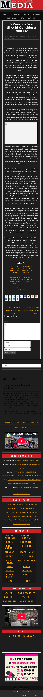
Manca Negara (26, 560)
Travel (10, 581)
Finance (23, 36)
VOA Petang (27, 601)
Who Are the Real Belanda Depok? (28, 461)
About (26, 14)
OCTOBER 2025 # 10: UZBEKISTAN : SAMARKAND (21, 512)
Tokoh (26, 574)
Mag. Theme (25, 695)
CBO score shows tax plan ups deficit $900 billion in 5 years (27, 269)
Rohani (10, 570)
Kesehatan (27, 556)
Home (5, 14)
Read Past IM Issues (21, 427)
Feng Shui (27, 546)
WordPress (38, 695)
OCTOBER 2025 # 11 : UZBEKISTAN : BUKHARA (21, 505)
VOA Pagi (27, 597)
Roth (31, 36)
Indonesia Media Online (23, 692)
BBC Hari (9, 597)
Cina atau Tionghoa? (21, 636)
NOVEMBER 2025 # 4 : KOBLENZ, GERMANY (21, 516)
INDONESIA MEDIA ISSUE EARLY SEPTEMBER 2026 (21, 422)
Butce (9, 542)
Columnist (26, 542)
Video (26, 581)
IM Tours (36, 14)
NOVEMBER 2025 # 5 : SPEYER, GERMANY (21, 508)
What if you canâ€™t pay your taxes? (27, 279)
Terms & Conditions (21, 688)
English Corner (9, 547)
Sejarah (27, 570)
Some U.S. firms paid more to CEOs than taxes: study (15, 280)
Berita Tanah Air (10, 536)
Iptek (9, 556)
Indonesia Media (14, 36)
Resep (26, 566)
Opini (10, 566)
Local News (9, 561)
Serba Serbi (9, 575)
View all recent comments (21, 494)
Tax (34, 36)
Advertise (32, 18)
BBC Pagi (10, 593)
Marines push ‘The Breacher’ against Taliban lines (30, 310)
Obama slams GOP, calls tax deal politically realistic (15, 269)
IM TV (22, 18)
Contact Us (15, 14)
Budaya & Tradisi (26, 536)
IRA (28, 36)
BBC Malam (9, 601)
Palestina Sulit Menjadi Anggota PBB (26, 487)
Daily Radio (11, 18)
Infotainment (27, 552)
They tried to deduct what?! (21, 289)
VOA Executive (26, 593)
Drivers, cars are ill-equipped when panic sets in (13, 310)
